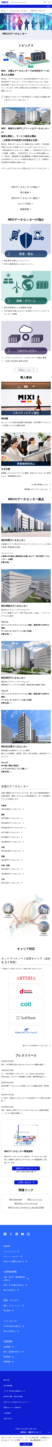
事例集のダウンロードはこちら (36, 489)
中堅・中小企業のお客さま (14, 1285)
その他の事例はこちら (39, 484)
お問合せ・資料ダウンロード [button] (31, 1432)
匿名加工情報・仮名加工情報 (13, 1396)
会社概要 (7, 1347)
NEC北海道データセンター (11, 809)
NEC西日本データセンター (11, 874)
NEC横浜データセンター (10, 837)
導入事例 (24, 192)
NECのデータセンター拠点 (24, 198)
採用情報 (7, 1362)
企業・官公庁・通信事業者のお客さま (15, 1278)
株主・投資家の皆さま (12, 1352)
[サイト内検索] (45, 2)
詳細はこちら (24, 370)
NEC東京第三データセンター (12, 828)
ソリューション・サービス (18, 10)
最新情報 (24, 209)
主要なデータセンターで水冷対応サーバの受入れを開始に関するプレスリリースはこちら (27, 98)
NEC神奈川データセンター (11, 823)
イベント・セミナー (11, 1256)
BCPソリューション (35, 1199)
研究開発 (7, 1357)
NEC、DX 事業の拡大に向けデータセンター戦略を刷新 (22, 1064)
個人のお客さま (9, 1290)
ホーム (3, 10)
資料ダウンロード (24, 1168)
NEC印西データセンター (10, 818)
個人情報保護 (35, 1440)
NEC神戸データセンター (10, 860)
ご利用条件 (7, 1413)
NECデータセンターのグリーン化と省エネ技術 (26, 1207)
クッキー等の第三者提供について (14, 1391)
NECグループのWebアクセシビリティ (16, 1402)
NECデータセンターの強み (24, 187)
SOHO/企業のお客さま (12, 1326)
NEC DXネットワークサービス (26, 1203)
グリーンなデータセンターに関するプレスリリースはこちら (24, 168)
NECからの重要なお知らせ (14, 1261)
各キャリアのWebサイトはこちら (35, 1045)
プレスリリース (9, 1251)
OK (24, 1444)
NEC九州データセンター (10, 883)
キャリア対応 (24, 203)
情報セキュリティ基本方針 (12, 1407)
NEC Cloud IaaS (15, 1199)
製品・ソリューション (12, 1306)
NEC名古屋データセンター (11, 851)
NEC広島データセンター (10, 869)
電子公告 (6, 1380)
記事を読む (5, 562)
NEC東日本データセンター (11, 842)
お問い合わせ (24, 1182)
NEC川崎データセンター (10, 832)
